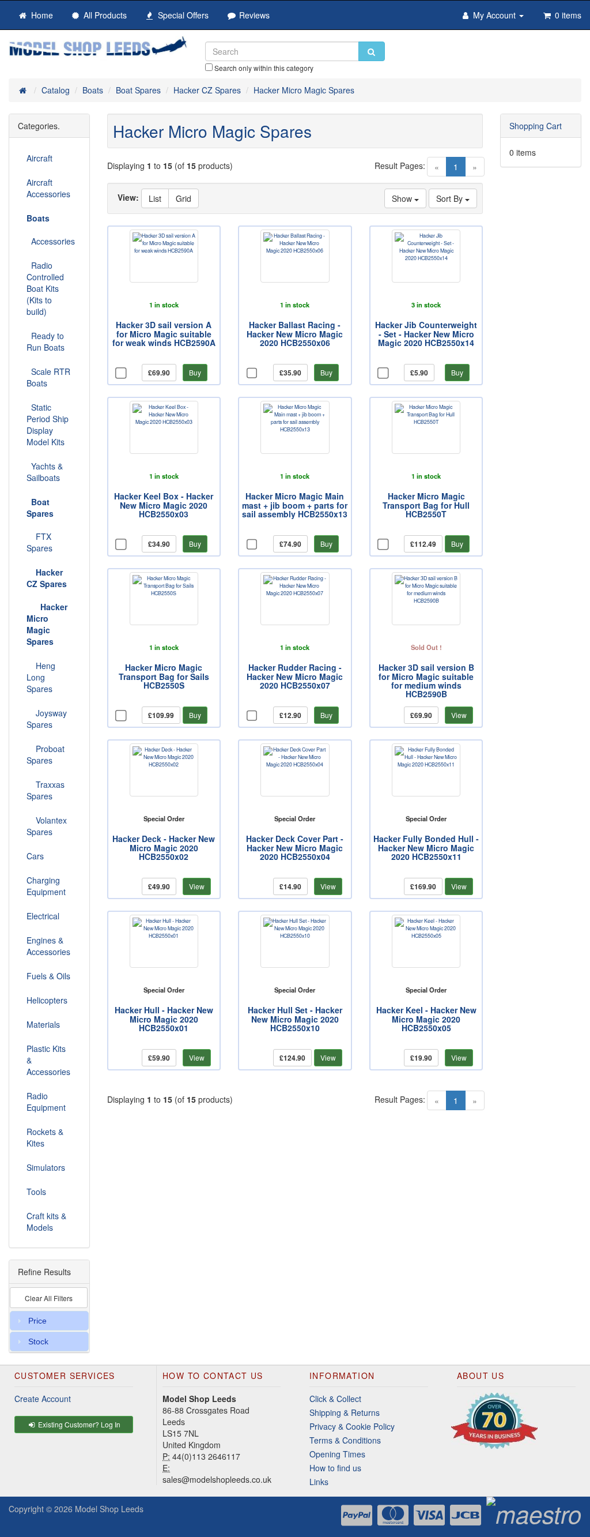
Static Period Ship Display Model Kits (48, 424)
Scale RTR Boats (48, 377)
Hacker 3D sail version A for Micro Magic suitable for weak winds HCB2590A (163, 333)
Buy (195, 372)
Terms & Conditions (345, 1440)
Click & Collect (335, 1398)
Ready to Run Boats (46, 341)
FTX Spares (39, 542)
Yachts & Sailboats (45, 471)
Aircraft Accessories (48, 188)
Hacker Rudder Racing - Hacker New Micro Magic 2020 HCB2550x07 (295, 676)
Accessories (51, 241)
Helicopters (47, 1000)
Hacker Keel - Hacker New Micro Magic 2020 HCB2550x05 (426, 1019)
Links (318, 1481)
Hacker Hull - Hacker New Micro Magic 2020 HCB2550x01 (164, 1019)
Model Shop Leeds (109, 1509)
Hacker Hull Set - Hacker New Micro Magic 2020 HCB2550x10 (295, 1019)
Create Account (42, 1398)
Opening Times (337, 1454)
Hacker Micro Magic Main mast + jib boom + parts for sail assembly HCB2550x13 (294, 505)
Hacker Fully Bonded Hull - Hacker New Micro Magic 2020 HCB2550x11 (426, 847)
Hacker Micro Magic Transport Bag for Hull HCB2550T (426, 505)
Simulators (46, 1167)
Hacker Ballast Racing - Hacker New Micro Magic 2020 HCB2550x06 (295, 333)
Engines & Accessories (48, 945)
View (459, 715)
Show (403, 198)
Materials (43, 1024)
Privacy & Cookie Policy (352, 1426)
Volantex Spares (47, 825)
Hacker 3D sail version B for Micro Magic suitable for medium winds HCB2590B (426, 681)
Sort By (450, 198)
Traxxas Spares (46, 790)
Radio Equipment (46, 1101)
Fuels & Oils (48, 976)
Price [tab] (37, 1320)
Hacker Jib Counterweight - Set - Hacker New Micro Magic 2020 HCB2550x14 (426, 333)
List (155, 198)
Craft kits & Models (46, 1221)
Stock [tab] (38, 1341)
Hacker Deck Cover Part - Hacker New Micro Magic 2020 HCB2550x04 (294, 847)
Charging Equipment (46, 885)
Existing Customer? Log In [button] (78, 1424)
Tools (36, 1191)
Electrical (43, 916)
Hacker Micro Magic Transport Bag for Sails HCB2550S (164, 676)
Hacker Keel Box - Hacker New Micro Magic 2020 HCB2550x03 (163, 505)
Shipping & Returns (344, 1412)
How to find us (335, 1468)
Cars (35, 856)
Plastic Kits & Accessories (48, 1060)
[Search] (371, 51)
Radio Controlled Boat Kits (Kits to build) (45, 288)
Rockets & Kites (45, 1137)
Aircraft (39, 158)
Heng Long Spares (41, 677)
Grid (183, 198)
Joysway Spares (47, 718)
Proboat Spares (46, 754)
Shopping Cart (535, 125)
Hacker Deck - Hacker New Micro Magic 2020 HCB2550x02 (163, 847)
